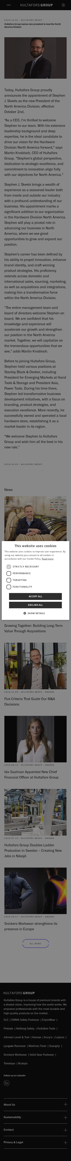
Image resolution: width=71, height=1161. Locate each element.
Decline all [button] (35, 604)
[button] (35, 613)
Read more (48, 558)
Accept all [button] (35, 596)
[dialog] (35, 580)
